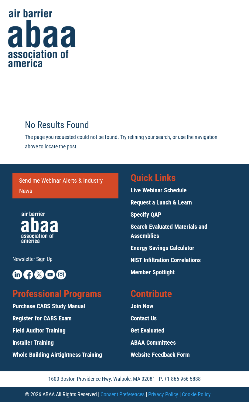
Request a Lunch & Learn (161, 202)
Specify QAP (146, 214)
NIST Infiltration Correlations (166, 260)
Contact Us (144, 318)
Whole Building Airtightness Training (57, 354)
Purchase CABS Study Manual (48, 306)
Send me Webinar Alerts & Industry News (61, 185)
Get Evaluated (147, 330)
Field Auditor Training (39, 330)
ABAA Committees (153, 342)
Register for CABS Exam (42, 318)
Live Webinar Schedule (159, 190)
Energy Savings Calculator (162, 248)
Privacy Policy (163, 394)
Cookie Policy (196, 394)
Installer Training (33, 342)
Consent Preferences (123, 394)
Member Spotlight (153, 272)
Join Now (142, 306)
